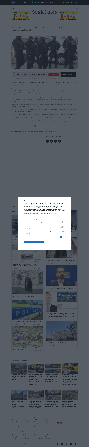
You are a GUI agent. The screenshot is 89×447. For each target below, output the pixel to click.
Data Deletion (37, 247)
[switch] (62, 222)
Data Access (44, 247)
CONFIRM (34, 242)
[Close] (68, 200)
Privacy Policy (52, 247)
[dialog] (44, 223)
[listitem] (44, 219)
